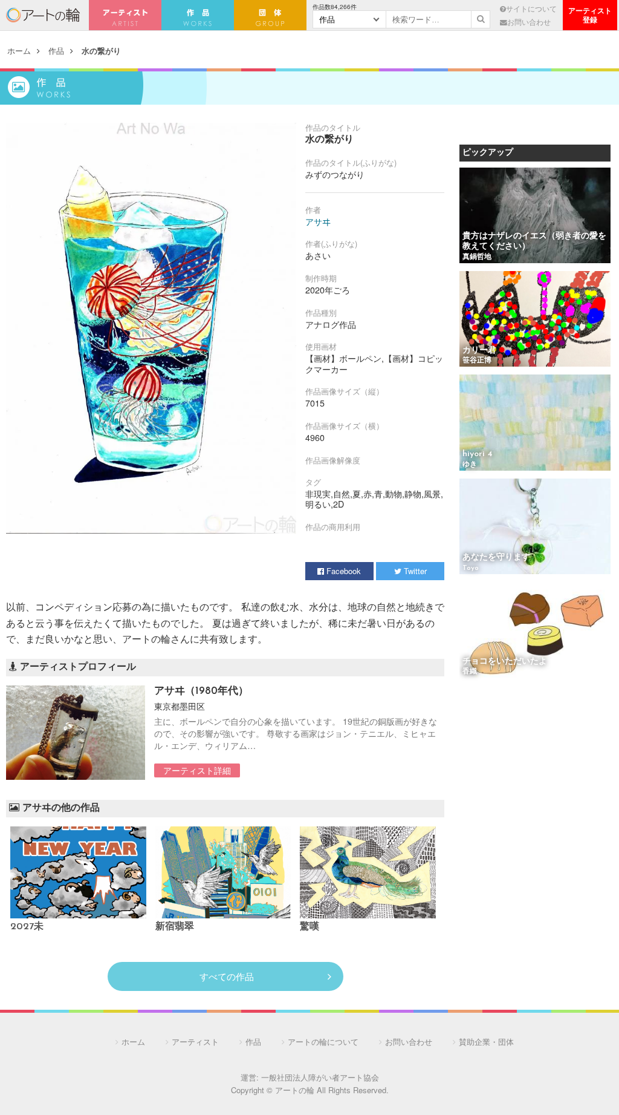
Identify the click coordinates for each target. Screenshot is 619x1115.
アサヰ (318, 221)
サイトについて (531, 8)
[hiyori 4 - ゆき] (535, 423)
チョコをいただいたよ (504, 661)
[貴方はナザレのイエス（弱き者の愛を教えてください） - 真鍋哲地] (535, 216)
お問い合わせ (529, 22)
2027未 (27, 927)
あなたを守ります (496, 557)
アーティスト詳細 (197, 770)
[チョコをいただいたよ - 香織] (535, 630)
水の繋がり (101, 50)
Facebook (342, 571)
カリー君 (479, 350)
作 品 (197, 15)
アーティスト (125, 15)
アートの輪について (323, 1041)
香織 (469, 671)
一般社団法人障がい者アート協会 (320, 1077)
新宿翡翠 (174, 927)
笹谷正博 (476, 360)
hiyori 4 (477, 454)
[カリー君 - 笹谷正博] (535, 319)
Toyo (470, 568)
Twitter (414, 571)
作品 (56, 50)
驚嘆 (309, 927)
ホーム (19, 50)
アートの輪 (43, 15)
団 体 (270, 15)
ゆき (469, 464)
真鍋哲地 (476, 257)
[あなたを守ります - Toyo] (535, 527)
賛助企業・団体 (486, 1041)
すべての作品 (226, 976)
